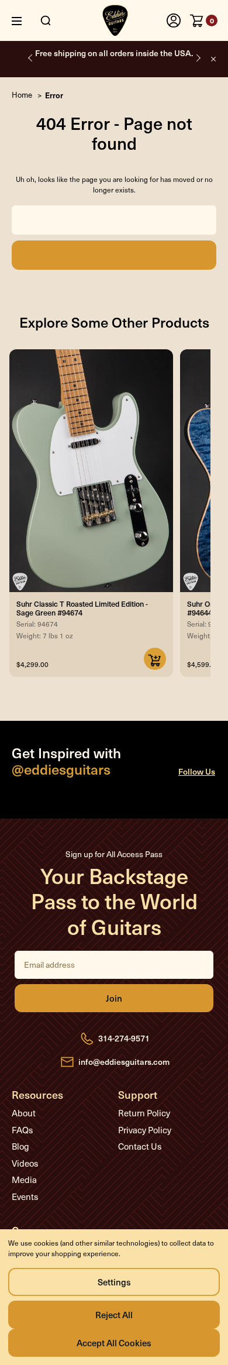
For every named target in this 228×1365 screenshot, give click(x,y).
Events (25, 1196)
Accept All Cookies (114, 1342)
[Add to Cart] (155, 659)
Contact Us (139, 1146)
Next (197, 57)
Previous (30, 57)
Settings (114, 1281)
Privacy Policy (144, 1130)
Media (24, 1179)
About (24, 1113)
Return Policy (144, 1113)
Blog (20, 1146)
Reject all (114, 1314)
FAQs (22, 1130)
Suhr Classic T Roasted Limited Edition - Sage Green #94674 (82, 608)
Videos (25, 1163)
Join (114, 998)
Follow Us (196, 771)
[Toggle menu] (25, 21)
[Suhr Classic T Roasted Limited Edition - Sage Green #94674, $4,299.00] (91, 470)
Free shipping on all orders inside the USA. (114, 53)
